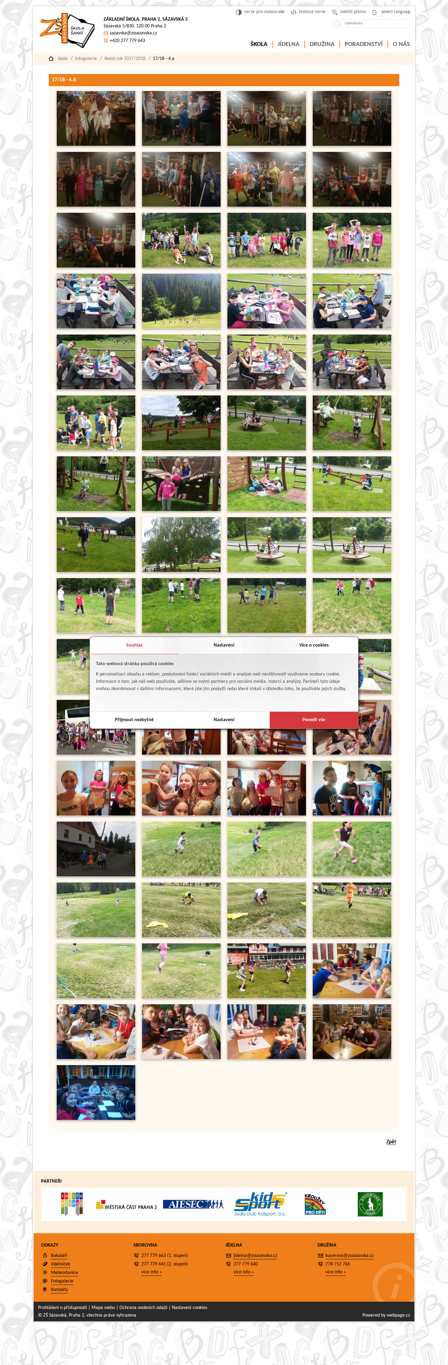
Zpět (391, 1142)
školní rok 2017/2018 (124, 58)
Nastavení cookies (189, 1307)
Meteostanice (64, 1272)
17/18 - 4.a (163, 58)
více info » (151, 1272)
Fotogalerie (86, 58)
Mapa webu (103, 1307)
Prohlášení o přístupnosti (62, 1307)
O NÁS (401, 44)
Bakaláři (59, 1255)
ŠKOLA (259, 44)
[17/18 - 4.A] (96, 144)
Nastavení (224, 645)
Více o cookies (314, 645)
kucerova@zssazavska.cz (349, 1255)
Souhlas (134, 645)
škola (63, 58)
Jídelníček (60, 1264)
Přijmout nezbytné (134, 720)
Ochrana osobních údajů (143, 1307)
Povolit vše (313, 720)
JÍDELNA (289, 44)
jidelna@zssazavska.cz (255, 1255)
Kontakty (59, 1289)
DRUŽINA (322, 44)
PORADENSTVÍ (364, 44)
